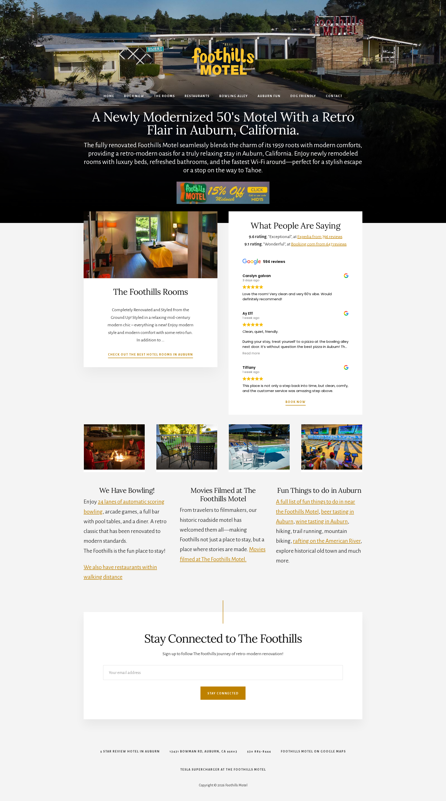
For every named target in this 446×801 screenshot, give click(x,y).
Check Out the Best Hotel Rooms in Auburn (150, 354)
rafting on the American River (327, 541)
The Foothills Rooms (150, 291)
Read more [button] (251, 353)
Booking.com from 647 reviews (319, 244)
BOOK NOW (295, 402)
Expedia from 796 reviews (319, 236)
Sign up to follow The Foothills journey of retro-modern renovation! (223, 653)
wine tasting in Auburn (322, 521)
